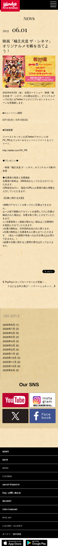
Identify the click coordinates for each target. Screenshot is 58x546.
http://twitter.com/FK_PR (15, 150)
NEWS (5, 468)
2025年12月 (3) (11, 358)
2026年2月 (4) (11, 349)
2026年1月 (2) (11, 353)
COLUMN (7, 476)
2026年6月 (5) (11, 333)
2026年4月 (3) (11, 341)
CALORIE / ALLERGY (12, 525)
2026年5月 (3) (11, 337)
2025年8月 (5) (11, 370)
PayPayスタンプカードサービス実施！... (25, 281)
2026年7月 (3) (11, 329)
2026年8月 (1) (11, 324)
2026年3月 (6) (11, 345)
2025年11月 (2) (11, 362)
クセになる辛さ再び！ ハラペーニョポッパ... (30, 286)
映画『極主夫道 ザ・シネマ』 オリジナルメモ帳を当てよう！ (27, 45)
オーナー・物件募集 (11, 533)
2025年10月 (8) (11, 366)
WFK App (6, 517)
